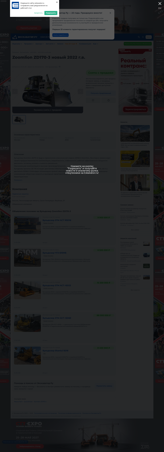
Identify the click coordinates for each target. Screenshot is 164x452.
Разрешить (51, 13)
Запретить (38, 13)
